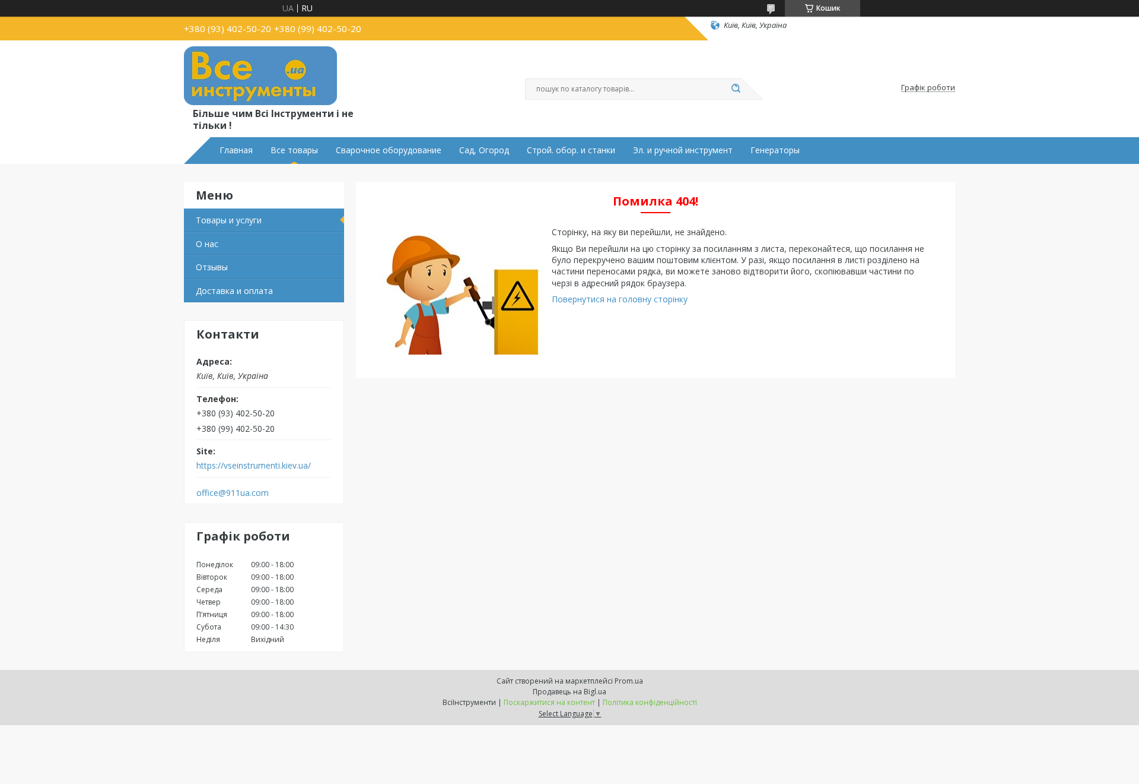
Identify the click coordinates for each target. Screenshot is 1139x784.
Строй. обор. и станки (571, 150)
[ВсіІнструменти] (260, 76)
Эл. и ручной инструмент (683, 150)
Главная (236, 150)
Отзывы (212, 267)
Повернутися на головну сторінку (620, 299)
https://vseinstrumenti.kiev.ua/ (253, 465)
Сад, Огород (484, 150)
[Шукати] (735, 89)
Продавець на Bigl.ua (569, 692)
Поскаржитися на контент (549, 702)
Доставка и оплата (234, 290)
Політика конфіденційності (650, 702)
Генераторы (775, 150)
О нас (207, 243)
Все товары (294, 150)
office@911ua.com (232, 493)
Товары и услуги (229, 220)
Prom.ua (629, 681)
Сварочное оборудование (388, 150)
